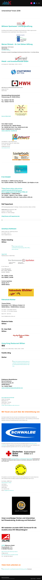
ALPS (3, 545)
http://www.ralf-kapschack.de (11, 216)
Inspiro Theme (33, 578)
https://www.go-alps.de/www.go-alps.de (9, 551)
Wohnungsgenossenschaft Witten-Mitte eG (14, 192)
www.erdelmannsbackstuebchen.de (12, 388)
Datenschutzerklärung (5, 577)
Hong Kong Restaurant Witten (13, 343)
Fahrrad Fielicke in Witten (6, 482)
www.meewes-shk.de (6, 147)
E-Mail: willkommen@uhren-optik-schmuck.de (10, 405)
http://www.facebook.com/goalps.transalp (10, 554)
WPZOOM (38, 578)
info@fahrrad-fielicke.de (9, 490)
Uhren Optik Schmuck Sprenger (8, 397)
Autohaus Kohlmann (9, 229)
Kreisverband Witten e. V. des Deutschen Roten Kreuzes (21, 458)
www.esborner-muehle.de (9, 131)
